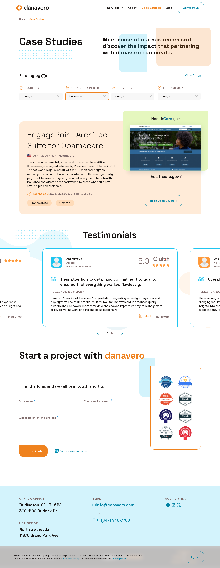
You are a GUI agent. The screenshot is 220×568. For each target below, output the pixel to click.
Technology (173, 88)
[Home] (32, 8)
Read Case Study (162, 202)
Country (32, 88)
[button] (100, 333)
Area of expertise (86, 88)
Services (124, 88)
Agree (195, 557)
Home (22, 19)
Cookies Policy (71, 558)
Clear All (190, 75)
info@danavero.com (115, 504)
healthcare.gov (165, 176)
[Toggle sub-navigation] (121, 7)
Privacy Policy (119, 558)
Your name (26, 401)
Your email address (97, 401)
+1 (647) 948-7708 (113, 520)
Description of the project (37, 417)
